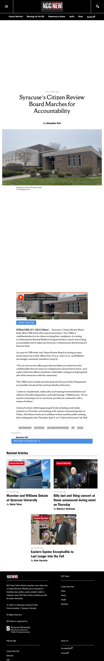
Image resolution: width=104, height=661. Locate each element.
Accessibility (66, 648)
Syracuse (80, 428)
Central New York (16, 16)
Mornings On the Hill (35, 16)
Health (63, 599)
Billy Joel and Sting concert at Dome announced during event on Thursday (75, 500)
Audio (71, 16)
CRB (73, 428)
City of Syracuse (39, 428)
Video (80, 16)
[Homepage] (53, 10)
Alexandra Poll (32, 441)
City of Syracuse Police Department (58, 428)
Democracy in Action (56, 16)
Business (64, 604)
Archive (90, 17)
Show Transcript (26, 322)
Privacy (64, 653)
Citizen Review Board (25, 428)
